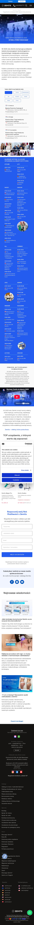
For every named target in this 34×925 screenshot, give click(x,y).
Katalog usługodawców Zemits (11, 856)
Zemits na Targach (7, 875)
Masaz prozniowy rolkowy (9, 794)
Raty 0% (4, 837)
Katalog (4, 810)
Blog (19, 10)
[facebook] (12, 582)
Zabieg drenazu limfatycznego (11, 801)
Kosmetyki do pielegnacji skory (11, 827)
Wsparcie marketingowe (9, 861)
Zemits (14, 10)
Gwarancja (5, 868)
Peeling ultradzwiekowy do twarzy (11, 789)
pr (3, 813)
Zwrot (3, 870)
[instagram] (17, 582)
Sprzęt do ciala (6, 815)
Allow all (17, 475)
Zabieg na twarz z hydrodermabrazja (12, 786)
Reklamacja (5, 865)
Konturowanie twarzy (8, 796)
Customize (16, 480)
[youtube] (22, 582)
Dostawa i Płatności (7, 844)
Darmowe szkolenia (7, 841)
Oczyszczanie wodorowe (9, 820)
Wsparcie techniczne (8, 863)
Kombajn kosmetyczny (8, 818)
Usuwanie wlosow (7, 803)
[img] (14, 5)
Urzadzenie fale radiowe (9, 822)
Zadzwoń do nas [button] (17, 730)
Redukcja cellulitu (7, 798)
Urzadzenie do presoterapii (10, 825)
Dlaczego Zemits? (7, 834)
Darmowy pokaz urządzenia (10, 839)
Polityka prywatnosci (8, 849)
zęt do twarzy (8, 813)
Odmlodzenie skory (7, 791)
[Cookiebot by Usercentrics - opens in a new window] (25, 444)
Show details (25, 470)
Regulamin (5, 846)
